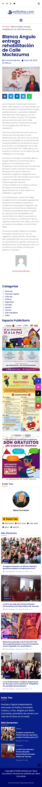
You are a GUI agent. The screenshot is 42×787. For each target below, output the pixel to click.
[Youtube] (14, 3)
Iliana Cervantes (21, 510)
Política (6, 561)
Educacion (7, 598)
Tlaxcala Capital (9, 636)
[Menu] (21, 20)
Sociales (7, 676)
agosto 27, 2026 (23, 571)
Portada (5, 26)
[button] (4, 96)
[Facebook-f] (3, 3)
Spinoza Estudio (30, 783)
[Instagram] (7, 3)
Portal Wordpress (10, 571)
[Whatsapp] (10, 3)
